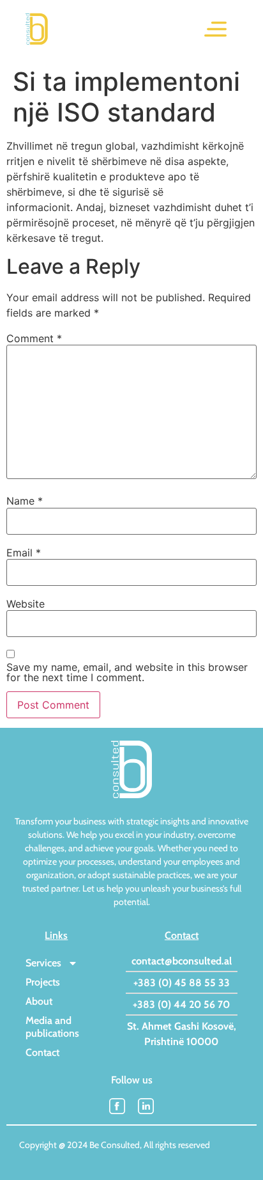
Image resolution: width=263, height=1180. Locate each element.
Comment (34, 338)
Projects (43, 982)
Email (23, 552)
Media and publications (52, 1026)
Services (43, 963)
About (39, 1001)
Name (24, 501)
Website (25, 604)
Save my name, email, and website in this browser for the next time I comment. (127, 672)
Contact (42, 1052)
